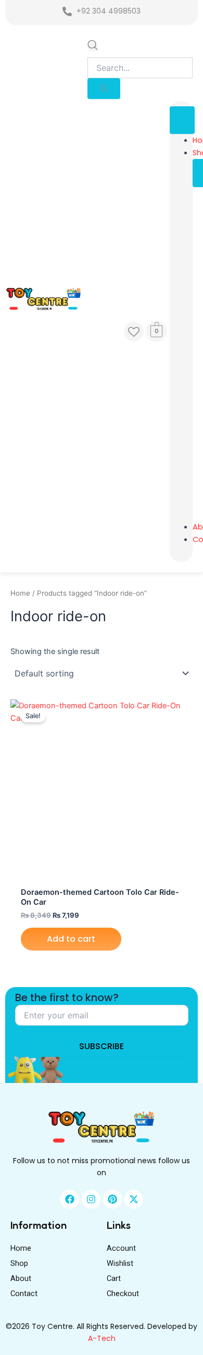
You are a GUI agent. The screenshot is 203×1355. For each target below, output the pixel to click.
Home (20, 593)
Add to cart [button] (71, 939)
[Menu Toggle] (182, 120)
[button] (92, 47)
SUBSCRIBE (101, 1046)
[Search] (103, 88)
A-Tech (102, 1338)
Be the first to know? (67, 997)
